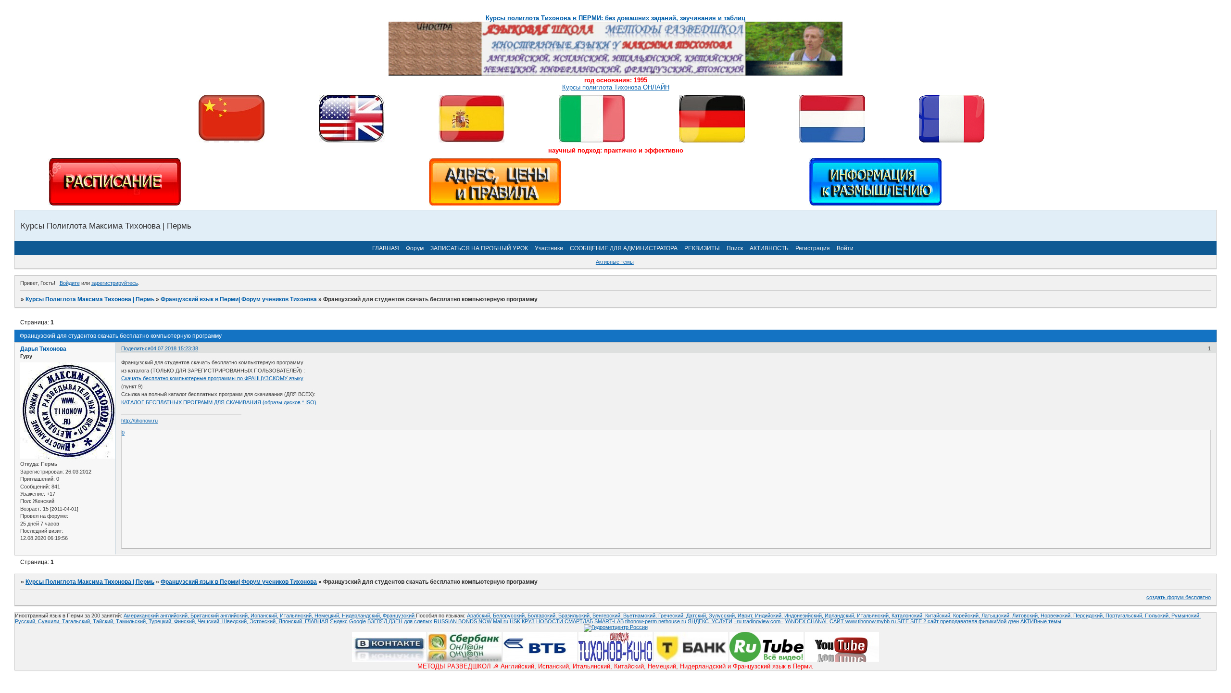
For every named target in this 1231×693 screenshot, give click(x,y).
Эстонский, (264, 621)
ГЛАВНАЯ (385, 248)
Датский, (697, 615)
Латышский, (996, 615)
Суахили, (50, 621)
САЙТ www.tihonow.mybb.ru (863, 621)
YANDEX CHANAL (806, 621)
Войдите (70, 283)
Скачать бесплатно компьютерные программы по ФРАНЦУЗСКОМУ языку (212, 378)
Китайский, (939, 615)
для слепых (418, 621)
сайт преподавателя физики (961, 621)
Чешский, (210, 621)
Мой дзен (1007, 621)
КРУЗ (528, 621)
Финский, (186, 621)
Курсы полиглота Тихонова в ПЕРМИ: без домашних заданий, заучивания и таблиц (615, 18)
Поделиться (136, 348)
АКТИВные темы (1040, 621)
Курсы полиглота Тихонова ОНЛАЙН (615, 87)
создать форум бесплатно (1178, 597)
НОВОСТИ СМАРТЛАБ (564, 621)
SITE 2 (918, 621)
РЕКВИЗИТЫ (702, 248)
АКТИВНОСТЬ (769, 248)
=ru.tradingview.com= (758, 621)
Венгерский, (607, 615)
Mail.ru (500, 621)
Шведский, (236, 621)
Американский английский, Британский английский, (187, 615)
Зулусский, (723, 615)
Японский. (291, 621)
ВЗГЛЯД (377, 621)
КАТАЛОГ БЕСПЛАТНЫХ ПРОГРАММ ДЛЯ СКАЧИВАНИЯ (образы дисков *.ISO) (218, 402)
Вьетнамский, (640, 615)
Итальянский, (297, 615)
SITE (903, 621)
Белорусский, (510, 615)
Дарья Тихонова (43, 349)
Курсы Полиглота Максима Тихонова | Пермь (89, 299)
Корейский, (967, 615)
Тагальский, (77, 621)
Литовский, (1026, 615)
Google (357, 621)
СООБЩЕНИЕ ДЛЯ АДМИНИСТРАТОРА (624, 248)
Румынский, (1186, 615)
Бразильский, (575, 615)
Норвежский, (1057, 615)
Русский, (26, 621)
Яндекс (339, 621)
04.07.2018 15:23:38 (174, 348)
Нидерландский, (362, 615)
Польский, (1158, 615)
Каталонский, (908, 615)
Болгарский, (543, 615)
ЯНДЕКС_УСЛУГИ (710, 621)
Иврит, (746, 615)
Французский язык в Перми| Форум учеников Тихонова (239, 299)
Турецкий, (161, 621)
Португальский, (1125, 615)
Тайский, (104, 621)
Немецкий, (328, 615)
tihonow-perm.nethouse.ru (655, 621)
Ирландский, (841, 615)
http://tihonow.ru (139, 421)
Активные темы (615, 262)
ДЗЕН (395, 621)
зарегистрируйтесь (114, 283)
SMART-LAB (609, 621)
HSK (515, 621)
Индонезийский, (804, 615)
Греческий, (672, 615)
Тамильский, (132, 621)
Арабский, (480, 615)
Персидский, (1089, 615)
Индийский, (769, 615)
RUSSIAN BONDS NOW (462, 621)
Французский (399, 615)
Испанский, (265, 615)
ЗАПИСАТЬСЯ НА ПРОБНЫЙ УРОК (479, 248)
